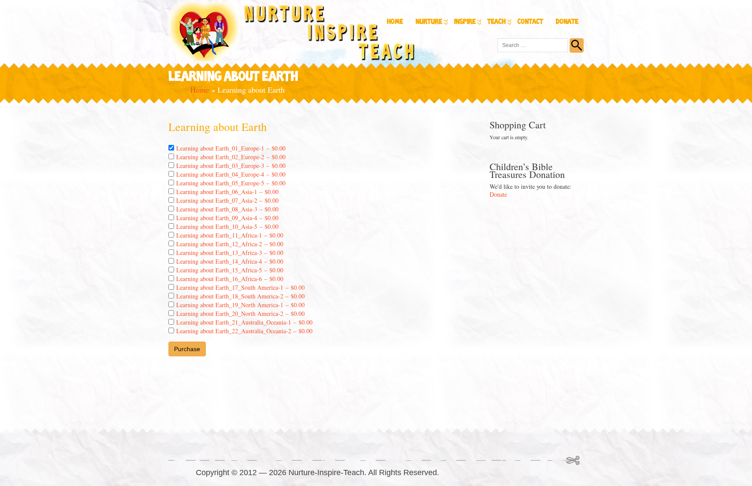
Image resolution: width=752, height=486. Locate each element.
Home (395, 22)
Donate (567, 22)
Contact (530, 22)
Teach (496, 22)
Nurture (429, 22)
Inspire (465, 22)
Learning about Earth (217, 126)
